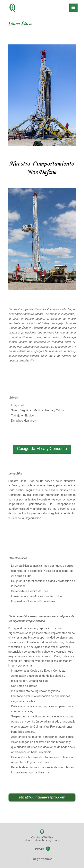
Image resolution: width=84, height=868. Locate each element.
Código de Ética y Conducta (42, 449)
